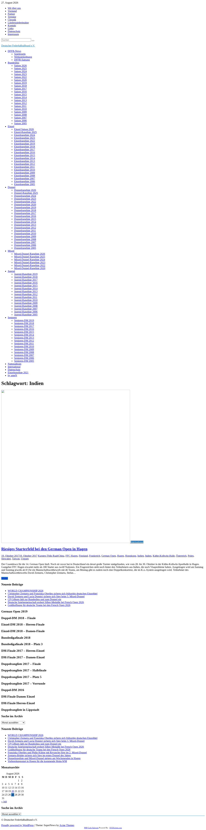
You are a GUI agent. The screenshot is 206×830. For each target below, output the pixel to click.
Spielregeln (20, 54)
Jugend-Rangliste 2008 (25, 306)
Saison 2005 (20, 123)
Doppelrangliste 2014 (25, 222)
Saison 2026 (20, 65)
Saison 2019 (20, 83)
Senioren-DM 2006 (24, 358)
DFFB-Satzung (22, 59)
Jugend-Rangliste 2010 (25, 300)
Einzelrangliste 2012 (24, 164)
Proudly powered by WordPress (17, 825)
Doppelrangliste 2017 (25, 213)
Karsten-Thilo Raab (48, 555)
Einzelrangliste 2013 (24, 161)
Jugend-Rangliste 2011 (25, 297)
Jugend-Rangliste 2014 (25, 288)
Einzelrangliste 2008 (24, 175)
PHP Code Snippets (91, 828)
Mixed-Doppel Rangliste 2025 (29, 256)
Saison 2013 (20, 100)
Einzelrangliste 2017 (24, 149)
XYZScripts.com (115, 828)
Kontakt (12, 25)
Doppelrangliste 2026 (25, 190)
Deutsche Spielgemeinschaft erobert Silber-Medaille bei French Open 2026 (46, 602)
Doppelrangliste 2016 (25, 216)
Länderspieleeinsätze (18, 22)
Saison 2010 (20, 109)
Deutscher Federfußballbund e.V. (18, 45)
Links (11, 28)
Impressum (13, 34)
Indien (140, 555)
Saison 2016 (20, 91)
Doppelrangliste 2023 (25, 198)
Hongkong (130, 555)
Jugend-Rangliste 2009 (25, 303)
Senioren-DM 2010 (24, 346)
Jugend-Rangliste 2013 (25, 291)
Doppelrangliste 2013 (25, 224)
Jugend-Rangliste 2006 (25, 311)
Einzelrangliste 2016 (24, 152)
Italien (148, 555)
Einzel (11, 126)
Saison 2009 (20, 112)
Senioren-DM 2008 (24, 352)
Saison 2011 (20, 106)
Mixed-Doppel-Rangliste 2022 (29, 265)
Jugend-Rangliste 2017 (25, 279)
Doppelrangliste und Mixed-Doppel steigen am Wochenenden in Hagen (44, 758)
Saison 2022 (20, 77)
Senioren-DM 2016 (24, 329)
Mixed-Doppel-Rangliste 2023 (29, 262)
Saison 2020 (20, 80)
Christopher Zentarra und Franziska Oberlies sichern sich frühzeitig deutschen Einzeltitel (52, 593)
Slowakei (6, 558)
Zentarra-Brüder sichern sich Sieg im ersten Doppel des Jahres (39, 755)
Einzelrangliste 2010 (24, 169)
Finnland (83, 555)
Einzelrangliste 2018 (24, 146)
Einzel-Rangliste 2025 (25, 132)
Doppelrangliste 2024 (25, 196)
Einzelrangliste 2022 (24, 140)
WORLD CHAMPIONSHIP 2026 (25, 590)
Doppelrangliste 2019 (25, 207)
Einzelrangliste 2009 (24, 172)
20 (12, 791)
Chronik (12, 19)
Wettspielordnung (23, 57)
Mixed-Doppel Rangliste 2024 (29, 259)
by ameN (12, 375)
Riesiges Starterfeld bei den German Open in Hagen (44, 549)
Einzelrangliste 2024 (24, 135)
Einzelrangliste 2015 (24, 155)
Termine (12, 16)
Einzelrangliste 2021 (18, 372)
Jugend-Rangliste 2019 (25, 274)
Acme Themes (66, 825)
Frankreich (94, 555)
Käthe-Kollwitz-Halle (164, 555)
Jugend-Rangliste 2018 (25, 277)
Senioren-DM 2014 (24, 335)
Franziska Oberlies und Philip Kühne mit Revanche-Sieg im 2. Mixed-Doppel (47, 752)
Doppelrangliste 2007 (25, 242)
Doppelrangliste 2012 (25, 227)
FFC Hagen (72, 555)
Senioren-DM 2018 (24, 323)
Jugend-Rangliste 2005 (25, 314)
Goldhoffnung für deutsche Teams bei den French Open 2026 (39, 605)
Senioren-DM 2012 (24, 340)
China (61, 555)
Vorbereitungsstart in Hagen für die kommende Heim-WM (37, 761)
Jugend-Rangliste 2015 (25, 285)
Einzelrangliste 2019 (24, 143)
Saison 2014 (20, 97)
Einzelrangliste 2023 (24, 138)
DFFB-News (14, 51)
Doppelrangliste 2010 (25, 233)
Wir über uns (14, 8)
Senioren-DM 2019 (24, 320)
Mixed (11, 251)
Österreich (181, 555)
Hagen (120, 555)
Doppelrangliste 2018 (25, 210)
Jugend (11, 271)
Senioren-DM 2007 (24, 355)
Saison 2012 (20, 103)
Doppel (11, 187)
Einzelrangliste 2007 (24, 178)
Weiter (4, 578)
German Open (108, 555)
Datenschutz (14, 31)
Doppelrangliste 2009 (25, 236)
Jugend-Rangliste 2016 (25, 282)
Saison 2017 (20, 88)
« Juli (4, 801)
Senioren (12, 317)
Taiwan (16, 558)
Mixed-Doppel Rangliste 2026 (29, 253)
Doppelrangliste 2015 (25, 219)
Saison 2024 (20, 71)
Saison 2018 (20, 85)
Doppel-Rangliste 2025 (26, 193)
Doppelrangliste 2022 (25, 201)
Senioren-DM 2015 (24, 332)
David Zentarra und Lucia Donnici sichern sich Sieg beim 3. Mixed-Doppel (46, 596)
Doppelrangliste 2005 (25, 248)
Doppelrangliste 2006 (25, 245)
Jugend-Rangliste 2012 (25, 294)
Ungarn (25, 558)
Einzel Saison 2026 (24, 129)
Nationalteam (14, 363)
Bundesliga (13, 62)
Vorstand (12, 11)
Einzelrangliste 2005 (24, 184)
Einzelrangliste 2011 (24, 167)
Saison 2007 (20, 117)
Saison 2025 (20, 68)
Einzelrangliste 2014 (24, 158)
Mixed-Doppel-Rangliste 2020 (29, 268)
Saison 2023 (20, 74)
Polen (191, 555)
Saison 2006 (20, 120)
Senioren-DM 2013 (24, 337)
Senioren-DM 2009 (24, 349)
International (14, 366)
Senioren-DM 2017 (24, 326)
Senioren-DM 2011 (24, 343)
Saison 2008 (20, 114)
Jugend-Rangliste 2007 (25, 308)
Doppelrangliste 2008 (25, 239)
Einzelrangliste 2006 (24, 181)
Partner (11, 14)
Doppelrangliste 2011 (25, 230)
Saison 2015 (20, 94)
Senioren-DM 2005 (24, 361)
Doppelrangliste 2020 (25, 204)
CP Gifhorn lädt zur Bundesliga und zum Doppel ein (34, 599)
